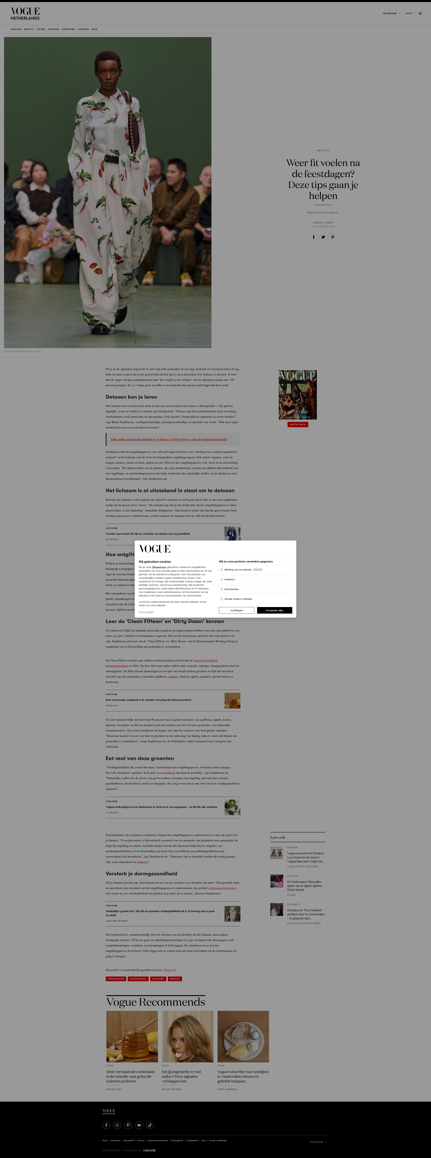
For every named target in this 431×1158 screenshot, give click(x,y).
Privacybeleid (146, 611)
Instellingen (236, 610)
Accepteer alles (274, 610)
